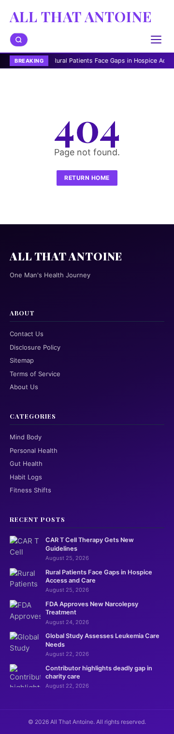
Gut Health (26, 463)
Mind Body (26, 437)
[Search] (19, 39)
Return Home (87, 177)
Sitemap (22, 360)
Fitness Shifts (30, 490)
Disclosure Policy (35, 347)
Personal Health (34, 450)
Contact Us (27, 334)
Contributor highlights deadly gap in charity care (98, 672)
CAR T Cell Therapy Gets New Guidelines (89, 544)
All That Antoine (81, 16)
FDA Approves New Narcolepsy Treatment (91, 608)
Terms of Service (35, 374)
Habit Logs (26, 477)
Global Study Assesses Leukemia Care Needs (102, 640)
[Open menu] (156, 39)
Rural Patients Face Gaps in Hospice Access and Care (98, 576)
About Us (24, 387)
